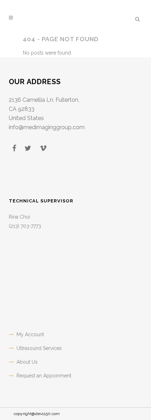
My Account (30, 334)
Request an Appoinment (44, 375)
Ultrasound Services (39, 348)
